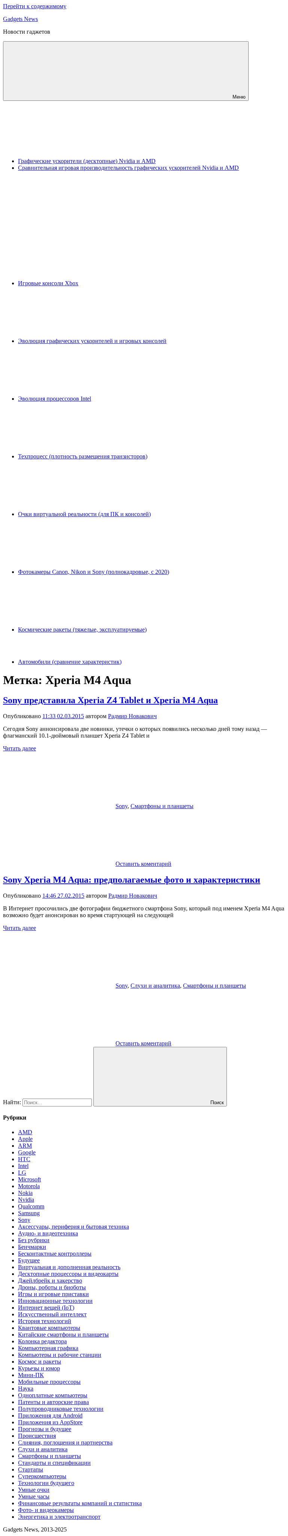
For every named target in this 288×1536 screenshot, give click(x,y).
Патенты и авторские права (53, 1402)
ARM (25, 1145)
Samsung (29, 1213)
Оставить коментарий (143, 864)
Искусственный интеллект (52, 1314)
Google (27, 1152)
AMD (25, 1132)
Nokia (25, 1193)
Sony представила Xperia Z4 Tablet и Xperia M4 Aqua (110, 700)
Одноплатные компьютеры (52, 1395)
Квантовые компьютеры (49, 1328)
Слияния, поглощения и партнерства (65, 1442)
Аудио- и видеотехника (48, 1233)
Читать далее (19, 748)
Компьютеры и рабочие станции (59, 1355)
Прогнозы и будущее (44, 1429)
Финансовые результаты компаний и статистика (80, 1503)
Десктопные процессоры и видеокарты (68, 1274)
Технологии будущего (46, 1483)
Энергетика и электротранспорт (59, 1517)
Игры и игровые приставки (53, 1294)
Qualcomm (31, 1206)
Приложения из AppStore (50, 1422)
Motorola (29, 1186)
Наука (25, 1388)
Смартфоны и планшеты (162, 806)
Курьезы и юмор (39, 1368)
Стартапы (30, 1469)
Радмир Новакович (132, 716)
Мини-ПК (31, 1375)
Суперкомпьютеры (42, 1476)
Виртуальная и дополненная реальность (69, 1267)
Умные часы (34, 1496)
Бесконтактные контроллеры (55, 1253)
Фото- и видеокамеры (46, 1510)
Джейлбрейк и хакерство (50, 1280)
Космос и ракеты (39, 1361)
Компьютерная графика (48, 1348)
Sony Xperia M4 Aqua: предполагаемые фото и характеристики (131, 880)
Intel (23, 1166)
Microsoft (29, 1179)
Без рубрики (34, 1240)
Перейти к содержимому (34, 6)
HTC (24, 1159)
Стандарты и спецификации (54, 1463)
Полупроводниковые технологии (61, 1409)
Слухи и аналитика (155, 985)
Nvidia (26, 1199)
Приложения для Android (50, 1415)
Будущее (29, 1260)
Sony (122, 806)
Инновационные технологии (55, 1301)
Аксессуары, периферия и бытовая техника (73, 1226)
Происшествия (37, 1436)
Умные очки (34, 1490)
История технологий (44, 1321)
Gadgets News (20, 19)
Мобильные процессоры (49, 1382)
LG (22, 1172)
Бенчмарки (32, 1247)
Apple (25, 1139)
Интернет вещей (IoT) (46, 1307)
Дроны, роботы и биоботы (52, 1287)
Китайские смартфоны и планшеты (63, 1334)
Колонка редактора (42, 1341)
